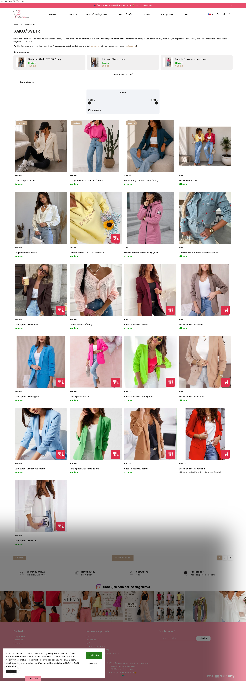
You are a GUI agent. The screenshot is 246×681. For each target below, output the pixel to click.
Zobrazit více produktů (123, 74)
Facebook (18, 639)
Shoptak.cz (131, 669)
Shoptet (118, 669)
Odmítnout (93, 663)
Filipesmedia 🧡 (129, 672)
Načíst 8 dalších (122, 558)
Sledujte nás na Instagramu (126, 587)
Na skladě (98, 110)
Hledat (203, 638)
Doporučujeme (26, 82)
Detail (62, 176)
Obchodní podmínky (96, 646)
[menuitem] (55, 14)
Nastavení (11, 671)
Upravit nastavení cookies (123, 666)
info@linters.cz (19, 636)
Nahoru (20, 558)
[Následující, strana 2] (225, 558)
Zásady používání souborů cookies (102, 653)
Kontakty (90, 636)
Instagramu (131, 46)
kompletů (95, 46)
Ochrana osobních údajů (98, 649)
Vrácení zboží (92, 639)
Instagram (18, 643)
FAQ (88, 643)
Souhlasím (94, 655)
